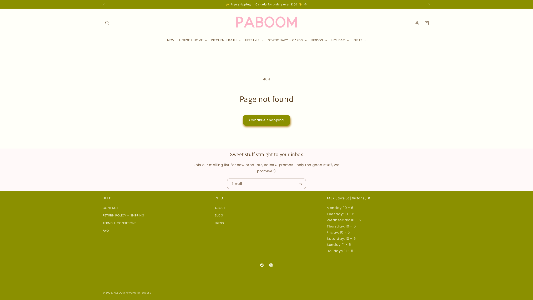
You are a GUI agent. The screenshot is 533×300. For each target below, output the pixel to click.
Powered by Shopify (139, 292)
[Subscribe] (301, 184)
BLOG (219, 215)
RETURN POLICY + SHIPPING (123, 215)
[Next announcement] (429, 4)
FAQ (106, 231)
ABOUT (220, 208)
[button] (107, 23)
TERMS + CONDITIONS (120, 223)
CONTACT (110, 208)
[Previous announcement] (103, 4)
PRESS (219, 223)
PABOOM (119, 292)
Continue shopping (266, 120)
